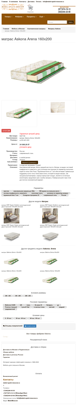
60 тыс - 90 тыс (35, 318)
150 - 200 (18, 296)
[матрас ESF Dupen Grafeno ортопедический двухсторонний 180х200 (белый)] (57, 215)
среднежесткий (10, 309)
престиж (6, 191)
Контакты (22, 2)
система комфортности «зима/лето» (15, 193)
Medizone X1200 (10, 305)
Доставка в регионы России (13, 355)
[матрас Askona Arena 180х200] (57, 280)
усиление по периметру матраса (57, 193)
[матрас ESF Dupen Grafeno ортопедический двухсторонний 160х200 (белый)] (19, 215)
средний (61, 307)
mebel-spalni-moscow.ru (11, 383)
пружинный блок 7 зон (11, 195)
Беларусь (50, 305)
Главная (5, 2)
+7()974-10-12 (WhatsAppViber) (15, 393)
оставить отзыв (30, 326)
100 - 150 (8, 296)
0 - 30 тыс (8, 318)
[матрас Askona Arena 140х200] (19, 280)
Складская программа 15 (31, 195)
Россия (63, 195)
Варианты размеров (29, 162)
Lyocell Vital (25, 307)
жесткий (51, 307)
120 (21, 305)
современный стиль (50, 195)
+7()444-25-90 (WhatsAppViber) (15, 395)
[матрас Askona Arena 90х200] (57, 261)
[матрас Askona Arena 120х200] (19, 261)
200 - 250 (28, 296)
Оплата (38, 2)
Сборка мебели (8, 352)
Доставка (31, 2)
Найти (71, 22)
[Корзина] (38, 9)
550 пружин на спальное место (49, 191)
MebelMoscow (13, 401)
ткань (28, 305)
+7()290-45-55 (9, 390)
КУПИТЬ (5, 131)
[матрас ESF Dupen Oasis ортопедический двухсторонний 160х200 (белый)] (19, 235)
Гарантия (6, 357)
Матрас (45, 201)
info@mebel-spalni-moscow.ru (53, 2)
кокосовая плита (37, 193)
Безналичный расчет (10, 376)
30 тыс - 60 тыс (20, 318)
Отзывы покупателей (13, 326)
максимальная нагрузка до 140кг (24, 191)
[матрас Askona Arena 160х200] (19, 113)
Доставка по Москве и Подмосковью (16, 350)
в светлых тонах (39, 307)
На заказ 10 (38, 305)
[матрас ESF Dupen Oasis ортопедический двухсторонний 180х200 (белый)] (57, 235)
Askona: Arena (49, 248)
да (58, 305)
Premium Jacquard (11, 307)
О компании (13, 2)
